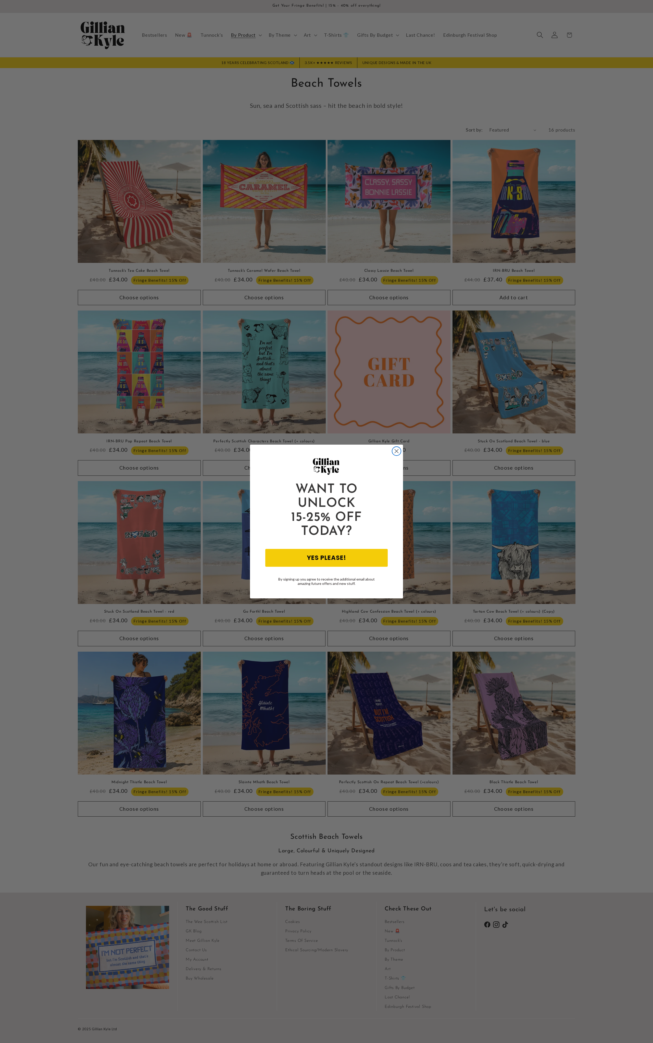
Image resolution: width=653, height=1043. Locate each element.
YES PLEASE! (326, 557)
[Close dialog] (396, 451)
